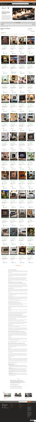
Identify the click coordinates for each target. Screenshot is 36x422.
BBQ (13, 5)
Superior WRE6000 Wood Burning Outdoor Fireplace (31, 240)
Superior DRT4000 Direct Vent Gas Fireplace (22, 48)
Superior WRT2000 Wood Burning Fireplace (31, 106)
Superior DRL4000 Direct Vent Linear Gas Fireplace (22, 240)
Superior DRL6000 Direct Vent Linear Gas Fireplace (5, 240)
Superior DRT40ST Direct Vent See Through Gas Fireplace (5, 106)
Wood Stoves (25, 5)
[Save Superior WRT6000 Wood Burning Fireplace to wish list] (8, 56)
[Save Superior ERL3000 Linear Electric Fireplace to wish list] (25, 190)
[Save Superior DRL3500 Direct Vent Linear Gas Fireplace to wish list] (8, 133)
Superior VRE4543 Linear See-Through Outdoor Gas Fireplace (22, 67)
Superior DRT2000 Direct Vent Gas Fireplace (5, 125)
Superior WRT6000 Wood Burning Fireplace (5, 67)
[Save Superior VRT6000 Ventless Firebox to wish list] (16, 171)
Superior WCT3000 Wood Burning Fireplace (13, 221)
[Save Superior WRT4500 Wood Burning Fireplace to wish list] (33, 171)
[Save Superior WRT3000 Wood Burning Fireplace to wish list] (16, 190)
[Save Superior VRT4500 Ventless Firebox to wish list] (8, 171)
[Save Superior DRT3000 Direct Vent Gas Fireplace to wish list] (8, 152)
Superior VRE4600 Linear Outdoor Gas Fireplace (13, 125)
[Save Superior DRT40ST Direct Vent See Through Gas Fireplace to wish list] (8, 95)
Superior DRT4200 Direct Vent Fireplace (30, 67)
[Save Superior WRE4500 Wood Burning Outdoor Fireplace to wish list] (8, 190)
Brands (3, 26)
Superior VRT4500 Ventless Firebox (4, 183)
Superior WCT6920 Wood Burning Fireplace (22, 258)
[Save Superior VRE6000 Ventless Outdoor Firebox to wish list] (8, 36)
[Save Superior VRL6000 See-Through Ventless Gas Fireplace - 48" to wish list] (8, 247)
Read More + (26, 398)
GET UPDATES (29, 401)
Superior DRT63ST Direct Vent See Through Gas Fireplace (5, 87)
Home (1, 26)
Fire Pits (5, 5)
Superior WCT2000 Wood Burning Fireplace (22, 164)
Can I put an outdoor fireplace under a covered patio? (16, 386)
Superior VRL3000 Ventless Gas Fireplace (31, 125)
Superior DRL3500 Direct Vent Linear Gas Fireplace (5, 144)
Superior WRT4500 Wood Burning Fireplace (31, 183)
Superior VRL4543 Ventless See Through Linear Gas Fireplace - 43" (22, 145)
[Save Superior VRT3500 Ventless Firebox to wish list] (33, 133)
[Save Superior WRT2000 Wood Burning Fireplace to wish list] (33, 95)
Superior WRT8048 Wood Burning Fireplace (31, 221)
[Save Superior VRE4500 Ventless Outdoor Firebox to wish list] (16, 228)
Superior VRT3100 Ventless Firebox (30, 164)
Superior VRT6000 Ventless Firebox (13, 183)
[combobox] (20, 3)
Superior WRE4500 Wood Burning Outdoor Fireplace (5, 202)
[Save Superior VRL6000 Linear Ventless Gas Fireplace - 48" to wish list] (16, 247)
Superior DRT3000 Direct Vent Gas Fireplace (5, 164)
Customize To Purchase (5, 45)
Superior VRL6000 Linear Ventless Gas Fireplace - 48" (13, 258)
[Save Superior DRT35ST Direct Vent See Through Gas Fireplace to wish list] (16, 75)
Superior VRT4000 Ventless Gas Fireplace (22, 183)
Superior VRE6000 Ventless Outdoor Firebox (4, 48)
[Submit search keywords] (28, 3)
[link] (34, 5)
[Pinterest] (33, 420)
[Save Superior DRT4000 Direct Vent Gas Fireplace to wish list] (25, 36)
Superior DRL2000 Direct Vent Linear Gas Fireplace (22, 125)
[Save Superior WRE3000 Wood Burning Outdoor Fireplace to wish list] (8, 210)
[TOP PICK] (3, 122)
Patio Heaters (21, 5)
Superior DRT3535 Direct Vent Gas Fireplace (22, 106)
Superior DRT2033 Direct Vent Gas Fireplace (13, 48)
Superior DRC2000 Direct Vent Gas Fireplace (13, 164)
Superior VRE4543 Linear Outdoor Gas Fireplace (31, 48)
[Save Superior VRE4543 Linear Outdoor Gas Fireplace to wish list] (33, 36)
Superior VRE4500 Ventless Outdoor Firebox (13, 240)
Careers (19, 408)
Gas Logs (17, 5)
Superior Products (6, 26)
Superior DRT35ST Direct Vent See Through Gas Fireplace (13, 87)
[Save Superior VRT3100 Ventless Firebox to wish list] (33, 152)
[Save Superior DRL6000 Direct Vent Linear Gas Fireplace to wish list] (8, 228)
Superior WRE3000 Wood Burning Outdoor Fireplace (5, 221)
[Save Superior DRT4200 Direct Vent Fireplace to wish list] (33, 56)
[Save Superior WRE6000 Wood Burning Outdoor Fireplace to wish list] (33, 228)
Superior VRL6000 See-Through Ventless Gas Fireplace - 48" (5, 258)
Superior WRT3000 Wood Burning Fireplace (13, 202)
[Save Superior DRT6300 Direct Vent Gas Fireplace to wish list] (25, 75)
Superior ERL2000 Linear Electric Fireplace (31, 202)
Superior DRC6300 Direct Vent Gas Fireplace (30, 258)
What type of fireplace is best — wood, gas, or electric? (16, 380)
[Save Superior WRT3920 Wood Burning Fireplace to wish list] (16, 95)
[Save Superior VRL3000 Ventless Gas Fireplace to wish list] (33, 114)
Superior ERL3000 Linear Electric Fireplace (22, 202)
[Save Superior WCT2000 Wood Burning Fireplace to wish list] (25, 152)
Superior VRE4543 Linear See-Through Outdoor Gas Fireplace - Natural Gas (13, 68)
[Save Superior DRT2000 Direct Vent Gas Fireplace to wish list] (8, 114)
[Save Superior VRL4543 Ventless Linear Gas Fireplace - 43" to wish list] (16, 133)
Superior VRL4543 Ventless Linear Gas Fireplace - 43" (13, 144)
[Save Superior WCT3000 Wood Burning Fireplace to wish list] (16, 210)
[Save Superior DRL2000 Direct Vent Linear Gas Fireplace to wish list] (25, 114)
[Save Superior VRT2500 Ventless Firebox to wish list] (25, 210)
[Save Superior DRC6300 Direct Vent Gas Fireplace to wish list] (33, 247)
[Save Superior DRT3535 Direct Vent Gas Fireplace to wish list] (25, 95)
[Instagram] (30, 420)
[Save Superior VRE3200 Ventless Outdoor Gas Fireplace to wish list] (33, 75)
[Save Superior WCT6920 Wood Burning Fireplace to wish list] (25, 247)
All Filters (33, 34)
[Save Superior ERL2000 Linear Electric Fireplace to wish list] (33, 190)
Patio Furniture (9, 5)
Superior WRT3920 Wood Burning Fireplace (13, 106)
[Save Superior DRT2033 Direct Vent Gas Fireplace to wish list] (16, 36)
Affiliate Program (20, 407)
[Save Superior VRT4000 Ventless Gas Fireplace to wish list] (25, 171)
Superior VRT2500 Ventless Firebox (21, 221)
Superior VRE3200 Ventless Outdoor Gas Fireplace (30, 87)
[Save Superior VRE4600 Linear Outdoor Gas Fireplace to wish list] (16, 114)
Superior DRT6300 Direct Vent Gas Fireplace (22, 87)
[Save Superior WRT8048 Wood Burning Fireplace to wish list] (33, 210)
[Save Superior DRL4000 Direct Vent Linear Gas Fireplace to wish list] (25, 228)
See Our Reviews (11, 407)
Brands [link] (29, 5)
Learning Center (11, 406)
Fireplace (2, 5)
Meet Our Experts (20, 406)
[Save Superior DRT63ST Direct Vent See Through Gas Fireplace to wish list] (8, 75)
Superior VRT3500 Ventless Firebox (30, 144)
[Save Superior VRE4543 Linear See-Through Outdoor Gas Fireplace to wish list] (25, 56)
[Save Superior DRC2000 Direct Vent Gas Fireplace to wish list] (16, 152)
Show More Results (18, 265)
